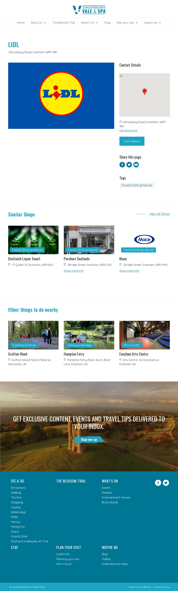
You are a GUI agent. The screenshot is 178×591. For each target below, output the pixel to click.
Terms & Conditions (140, 587)
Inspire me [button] (150, 22)
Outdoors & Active (24, 345)
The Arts (16, 497)
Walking (16, 492)
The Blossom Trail (63, 22)
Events (106, 487)
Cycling (15, 507)
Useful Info (63, 554)
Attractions (18, 487)
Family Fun (18, 526)
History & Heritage (79, 345)
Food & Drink (19, 536)
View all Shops (159, 214)
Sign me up (89, 439)
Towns (15, 531)
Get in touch (64, 564)
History (15, 522)
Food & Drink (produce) (137, 185)
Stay (107, 22)
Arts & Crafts (131, 345)
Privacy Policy (162, 587)
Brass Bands (110, 502)
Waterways (18, 512)
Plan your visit (68, 547)
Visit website (132, 141)
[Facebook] (158, 485)
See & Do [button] (36, 22)
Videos (106, 559)
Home (21, 22)
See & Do (17, 481)
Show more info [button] (74, 270)
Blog (105, 554)
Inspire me (110, 547)
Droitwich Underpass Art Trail (29, 541)
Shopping (17, 502)
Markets (107, 492)
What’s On (110, 481)
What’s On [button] (87, 22)
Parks (14, 517)
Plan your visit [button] (125, 22)
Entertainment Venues (116, 497)
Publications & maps (115, 564)
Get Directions (128, 130)
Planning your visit (67, 559)
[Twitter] (166, 485)
